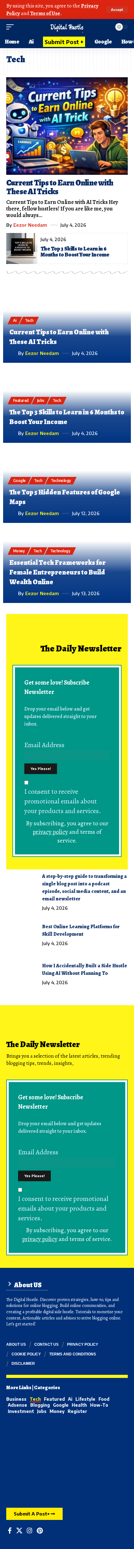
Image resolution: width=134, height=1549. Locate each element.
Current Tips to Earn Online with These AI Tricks (59, 187)
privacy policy (50, 832)
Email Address (44, 745)
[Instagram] (29, 1530)
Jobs (40, 400)
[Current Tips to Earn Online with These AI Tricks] (67, 126)
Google (19, 480)
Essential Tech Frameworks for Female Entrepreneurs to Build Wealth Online (57, 572)
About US (27, 1285)
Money (19, 551)
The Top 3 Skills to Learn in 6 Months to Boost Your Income (75, 251)
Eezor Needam (30, 225)
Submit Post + (64, 41)
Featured (21, 400)
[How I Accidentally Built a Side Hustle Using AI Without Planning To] (21, 974)
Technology (61, 480)
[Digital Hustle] (67, 26)
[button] (117, 9)
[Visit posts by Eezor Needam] (12, 353)
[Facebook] (9, 1530)
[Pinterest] (39, 1530)
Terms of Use (45, 13)
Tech (29, 320)
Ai (15, 320)
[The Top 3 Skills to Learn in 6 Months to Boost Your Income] (21, 248)
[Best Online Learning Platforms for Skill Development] (21, 934)
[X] (19, 1530)
